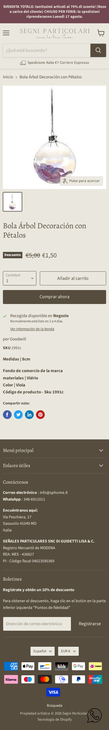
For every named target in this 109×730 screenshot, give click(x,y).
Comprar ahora (54, 297)
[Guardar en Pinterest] (40, 414)
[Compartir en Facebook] (7, 414)
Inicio (8, 77)
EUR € (65, 651)
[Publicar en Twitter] (18, 414)
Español (39, 651)
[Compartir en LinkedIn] (29, 414)
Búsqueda (54, 705)
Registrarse (90, 624)
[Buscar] (98, 50)
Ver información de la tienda (32, 329)
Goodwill (18, 339)
